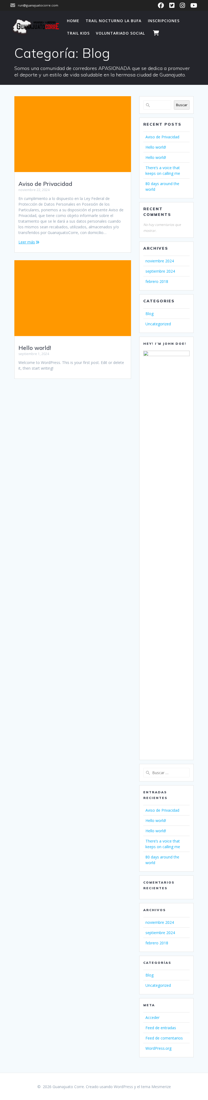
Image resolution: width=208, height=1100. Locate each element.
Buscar (181, 104)
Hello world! (34, 347)
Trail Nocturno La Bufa (113, 20)
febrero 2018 (156, 281)
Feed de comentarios (164, 1038)
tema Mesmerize (156, 1086)
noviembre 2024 (159, 260)
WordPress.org (158, 1048)
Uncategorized (158, 323)
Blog (149, 313)
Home (73, 20)
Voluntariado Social (120, 33)
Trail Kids (78, 33)
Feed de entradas (160, 1027)
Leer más (26, 242)
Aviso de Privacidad (45, 183)
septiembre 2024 (160, 271)
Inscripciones (164, 20)
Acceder (152, 1017)
